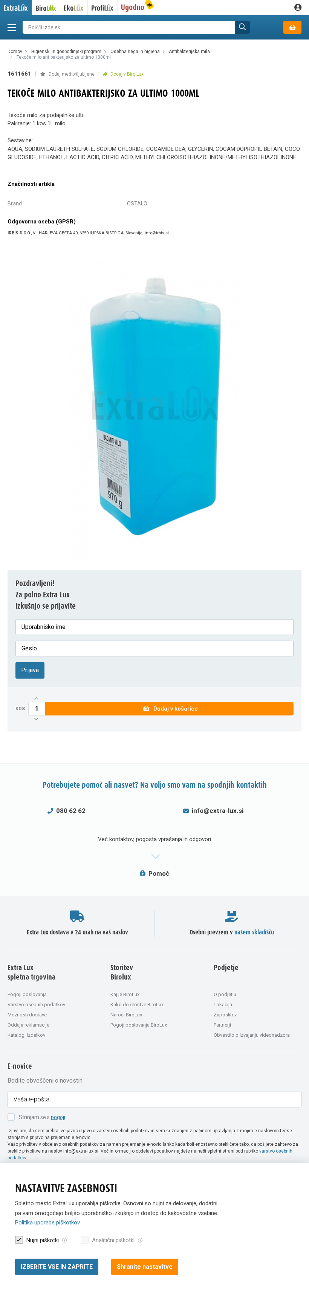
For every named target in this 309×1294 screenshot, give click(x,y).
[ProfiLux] (103, 7)
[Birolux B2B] (46, 7)
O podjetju (225, 994)
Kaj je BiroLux (124, 994)
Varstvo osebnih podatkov (36, 1004)
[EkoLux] (74, 7)
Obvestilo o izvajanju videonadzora (252, 1035)
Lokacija (223, 1004)
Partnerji (222, 1025)
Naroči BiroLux (126, 1015)
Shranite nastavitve (145, 1266)
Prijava (30, 670)
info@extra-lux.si (217, 810)
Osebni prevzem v (232, 932)
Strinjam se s (42, 1117)
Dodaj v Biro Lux (126, 74)
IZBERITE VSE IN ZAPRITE (57, 1266)
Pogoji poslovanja (27, 994)
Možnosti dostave (27, 1015)
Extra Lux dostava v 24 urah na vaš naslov (77, 932)
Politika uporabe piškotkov (47, 1222)
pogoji (58, 1117)
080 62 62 (71, 810)
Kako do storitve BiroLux (137, 1004)
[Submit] (242, 27)
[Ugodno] (133, 7)
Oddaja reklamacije (28, 1025)
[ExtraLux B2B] (16, 7)
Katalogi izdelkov (26, 1035)
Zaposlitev (225, 1015)
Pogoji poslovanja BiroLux (138, 1025)
